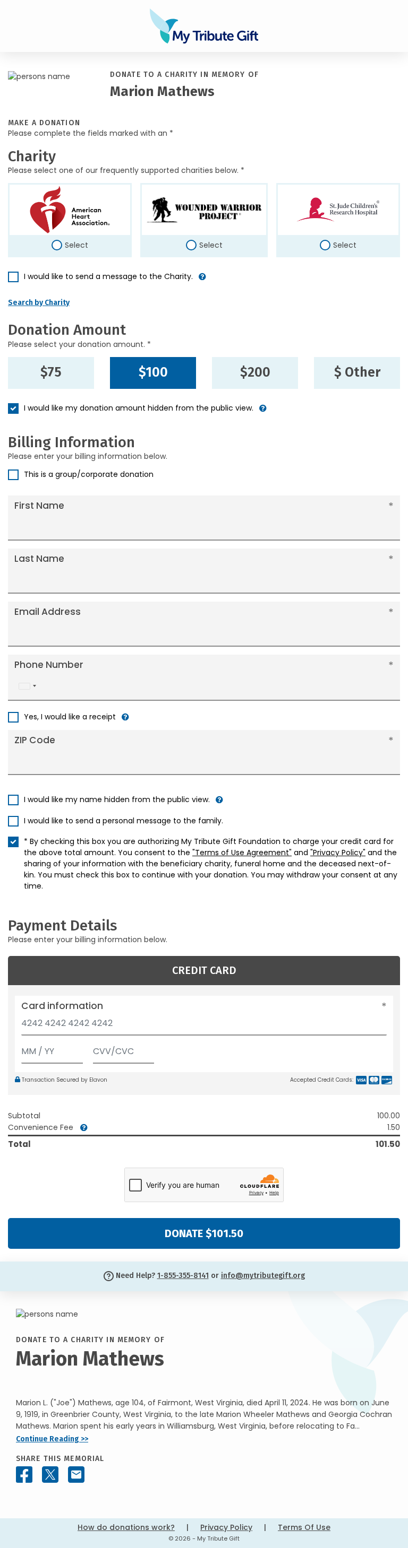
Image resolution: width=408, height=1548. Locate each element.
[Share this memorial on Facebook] (24, 1474)
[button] (202, 281)
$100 (153, 372)
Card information (62, 1005)
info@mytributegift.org (263, 1275)
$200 (255, 372)
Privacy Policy (226, 1527)
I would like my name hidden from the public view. (117, 799)
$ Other (357, 372)
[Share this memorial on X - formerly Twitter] (50, 1474)
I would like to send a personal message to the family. (123, 820)
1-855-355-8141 (183, 1275)
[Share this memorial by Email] (76, 1474)
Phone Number (48, 664)
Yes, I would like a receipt (70, 716)
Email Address (47, 611)
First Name (39, 505)
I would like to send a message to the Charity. (108, 276)
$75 (51, 372)
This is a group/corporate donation (89, 474)
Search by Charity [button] (39, 302)
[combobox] (27, 686)
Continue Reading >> (52, 1438)
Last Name (39, 558)
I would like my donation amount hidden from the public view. (138, 408)
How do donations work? (126, 1527)
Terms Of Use (304, 1527)
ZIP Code (34, 740)
